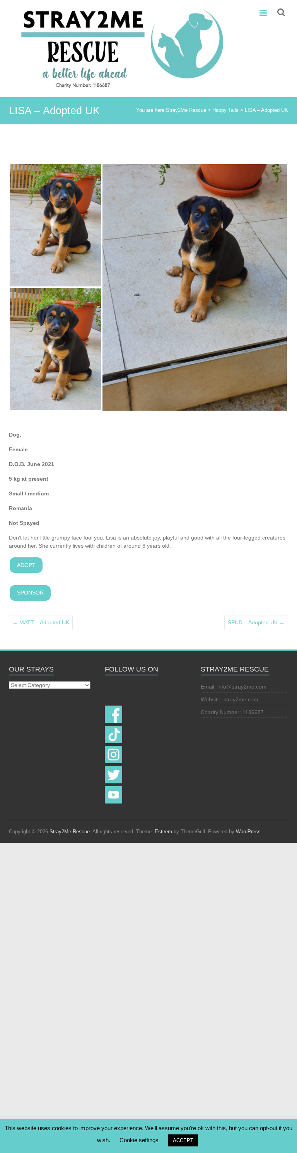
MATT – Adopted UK (40, 622)
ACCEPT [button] (183, 1140)
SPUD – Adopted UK (256, 622)
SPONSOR (30, 592)
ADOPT (26, 565)
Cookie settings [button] (139, 1140)
